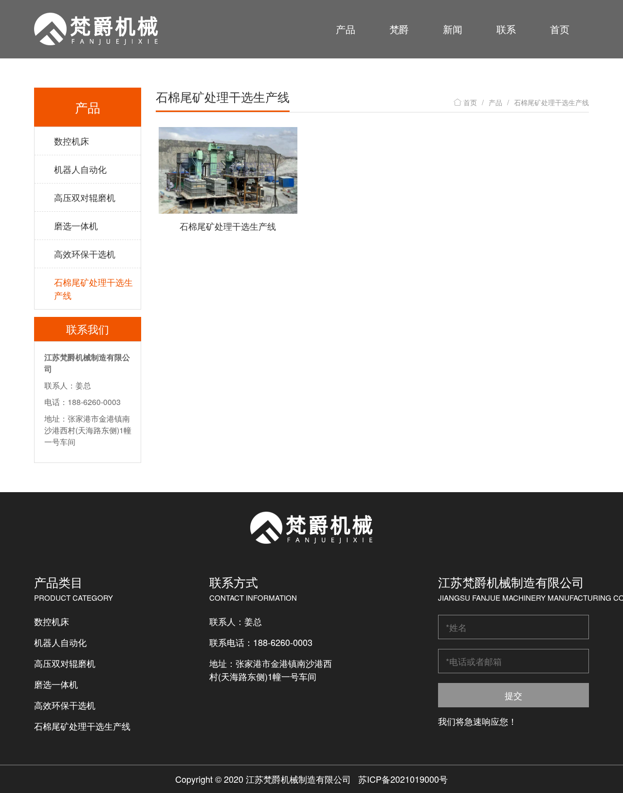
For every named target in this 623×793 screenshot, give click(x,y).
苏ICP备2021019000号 (403, 779)
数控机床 (71, 140)
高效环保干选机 (84, 253)
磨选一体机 (76, 225)
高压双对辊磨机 (84, 197)
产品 (345, 29)
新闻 (452, 29)
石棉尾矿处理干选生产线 (93, 288)
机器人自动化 (80, 169)
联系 (506, 29)
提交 (513, 695)
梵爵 (399, 29)
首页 (559, 29)
